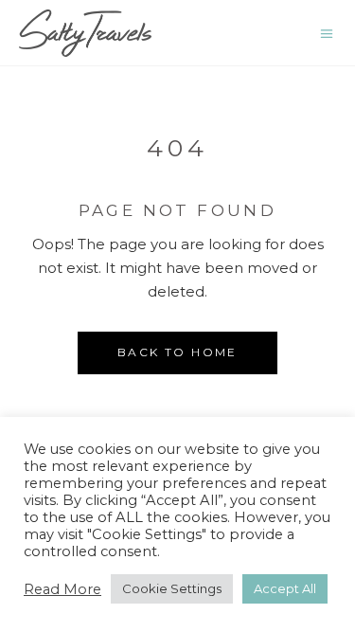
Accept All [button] (285, 588)
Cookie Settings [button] (172, 588)
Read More (62, 589)
